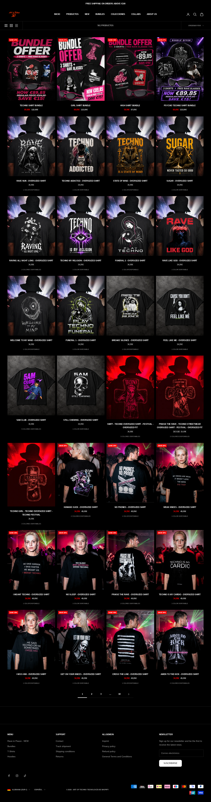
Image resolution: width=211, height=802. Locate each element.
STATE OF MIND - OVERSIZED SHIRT (130, 181)
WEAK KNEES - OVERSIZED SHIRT (179, 507)
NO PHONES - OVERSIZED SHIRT (130, 507)
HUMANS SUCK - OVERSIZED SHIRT (81, 507)
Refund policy (108, 751)
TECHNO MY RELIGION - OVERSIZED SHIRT (80, 260)
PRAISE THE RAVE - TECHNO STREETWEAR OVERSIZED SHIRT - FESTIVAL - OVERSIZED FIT (180, 426)
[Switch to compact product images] (16, 25)
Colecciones (118, 14)
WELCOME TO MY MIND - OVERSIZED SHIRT (31, 340)
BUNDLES (100, 14)
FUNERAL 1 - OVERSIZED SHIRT (81, 340)
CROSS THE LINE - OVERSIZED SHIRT (130, 674)
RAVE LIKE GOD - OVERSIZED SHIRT (179, 260)
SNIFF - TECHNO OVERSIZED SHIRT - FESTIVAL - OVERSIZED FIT (130, 426)
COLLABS (136, 14)
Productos (72, 14)
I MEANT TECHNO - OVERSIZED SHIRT (31, 594)
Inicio (57, 14)
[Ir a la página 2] (128, 694)
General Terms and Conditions (117, 756)
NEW (87, 14)
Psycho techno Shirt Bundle (180, 105)
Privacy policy (108, 746)
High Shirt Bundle (130, 105)
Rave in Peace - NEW (18, 741)
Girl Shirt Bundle (81, 105)
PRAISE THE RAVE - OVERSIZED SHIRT (130, 594)
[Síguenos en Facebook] (9, 775)
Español (38, 790)
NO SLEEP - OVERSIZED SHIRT (80, 594)
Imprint (105, 741)
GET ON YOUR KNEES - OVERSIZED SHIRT (81, 674)
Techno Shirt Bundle (31, 105)
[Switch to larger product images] (6, 25)
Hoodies (11, 756)
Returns (59, 756)
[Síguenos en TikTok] (25, 775)
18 (119, 694)
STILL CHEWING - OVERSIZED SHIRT (80, 420)
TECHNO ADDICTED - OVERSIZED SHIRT (81, 181)
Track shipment (63, 746)
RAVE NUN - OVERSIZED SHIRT (31, 181)
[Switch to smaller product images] (11, 25)
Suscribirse (170, 763)
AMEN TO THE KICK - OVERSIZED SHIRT (180, 674)
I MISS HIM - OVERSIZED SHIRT (31, 674)
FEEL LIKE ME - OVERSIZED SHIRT (179, 340)
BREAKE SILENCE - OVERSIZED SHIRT (130, 340)
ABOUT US (152, 14)
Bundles (11, 746)
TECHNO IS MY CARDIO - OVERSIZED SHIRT (180, 594)
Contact (59, 741)
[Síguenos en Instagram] (17, 775)
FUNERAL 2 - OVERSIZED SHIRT (130, 260)
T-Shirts (11, 751)
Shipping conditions (65, 751)
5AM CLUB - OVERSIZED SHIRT (31, 420)
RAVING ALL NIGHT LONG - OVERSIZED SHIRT (31, 260)
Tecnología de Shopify (98, 790)
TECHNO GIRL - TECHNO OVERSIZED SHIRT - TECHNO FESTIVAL (31, 513)
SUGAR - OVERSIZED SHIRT (180, 181)
